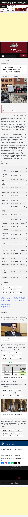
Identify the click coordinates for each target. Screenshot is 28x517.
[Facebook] (2, 463)
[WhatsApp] (12, 463)
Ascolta (4, 110)
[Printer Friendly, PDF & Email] (20, 115)
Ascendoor (24, 482)
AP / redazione (14, 76)
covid (6, 312)
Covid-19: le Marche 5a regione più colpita (12, 377)
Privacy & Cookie (14, 468)
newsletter (23, 55)
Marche (2, 311)
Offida (6, 311)
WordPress (16, 483)
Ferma (9, 110)
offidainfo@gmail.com (7, 460)
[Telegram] (9, 463)
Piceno (10, 311)
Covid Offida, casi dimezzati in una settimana (6, 306)
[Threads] (19, 463)
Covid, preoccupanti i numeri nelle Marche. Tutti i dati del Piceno (19, 299)
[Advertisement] (14, 27)
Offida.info (14, 49)
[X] (15, 463)
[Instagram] (6, 463)
